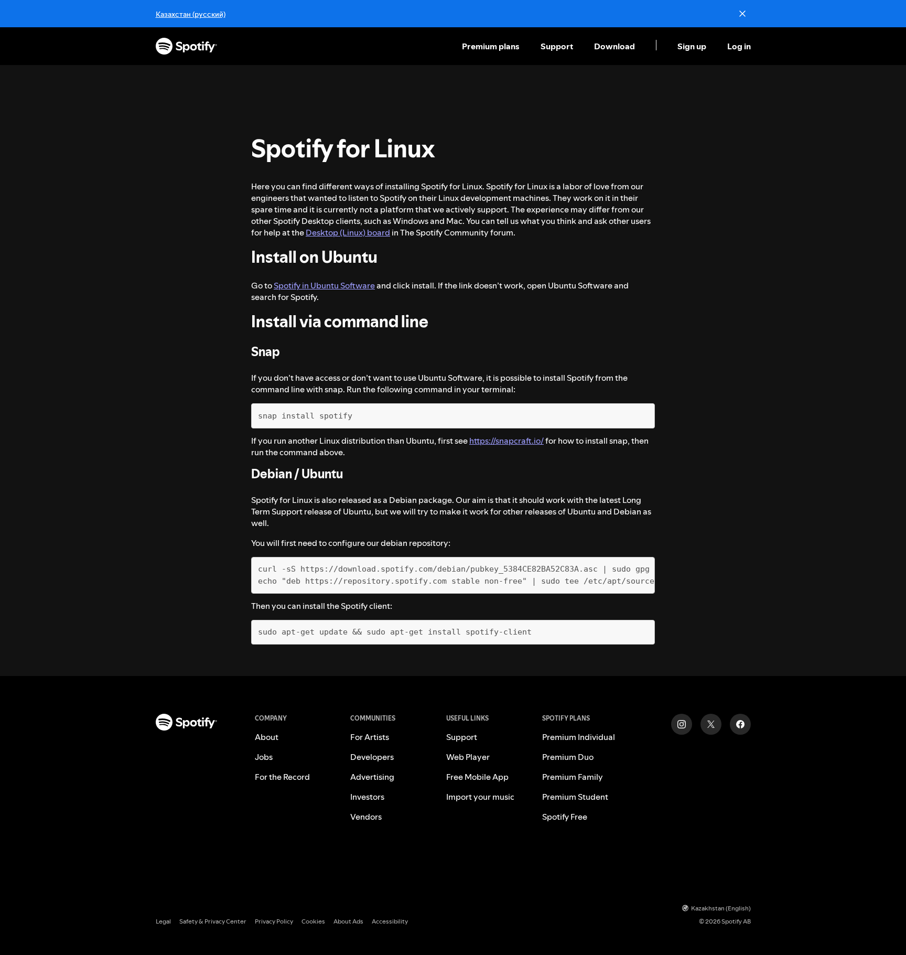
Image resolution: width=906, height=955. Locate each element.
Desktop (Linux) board (348, 232)
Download (614, 46)
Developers (372, 757)
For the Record (282, 776)
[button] (492, 46)
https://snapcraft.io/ (506, 440)
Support (557, 46)
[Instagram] (681, 724)
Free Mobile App (477, 776)
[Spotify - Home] (186, 46)
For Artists (369, 737)
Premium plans (491, 46)
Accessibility (390, 921)
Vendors (366, 816)
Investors (367, 796)
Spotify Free (564, 816)
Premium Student (575, 796)
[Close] (742, 13)
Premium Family (572, 776)
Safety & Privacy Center (212, 921)
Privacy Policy (274, 921)
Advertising (372, 776)
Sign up (691, 46)
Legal (163, 921)
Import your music (480, 796)
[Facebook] (740, 724)
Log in (739, 46)
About (266, 737)
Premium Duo (568, 757)
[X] (710, 724)
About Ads (348, 921)
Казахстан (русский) (190, 14)
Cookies (313, 921)
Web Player (468, 757)
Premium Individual (578, 737)
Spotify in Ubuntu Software (324, 285)
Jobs (264, 757)
